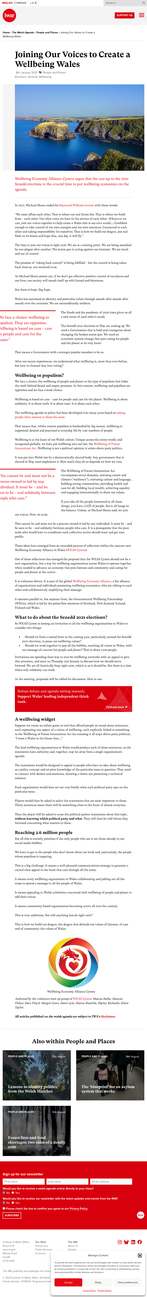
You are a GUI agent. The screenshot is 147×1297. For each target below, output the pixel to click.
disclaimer (108, 1016)
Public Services (43, 1249)
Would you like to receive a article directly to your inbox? (48, 1188)
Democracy (41, 1245)
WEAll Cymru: (82, 998)
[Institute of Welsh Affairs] (9, 15)
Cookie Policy (89, 1290)
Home (6, 32)
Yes (17, 1193)
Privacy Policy (78, 1208)
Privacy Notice (105, 1290)
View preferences (128, 1282)
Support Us (124, 15)
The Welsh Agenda (23, 32)
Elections (20, 77)
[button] (140, 1255)
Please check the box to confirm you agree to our (46, 1208)
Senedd (32, 77)
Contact (72, 1249)
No (8, 1193)
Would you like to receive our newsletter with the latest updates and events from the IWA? (60, 1198)
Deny (98, 1282)
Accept (68, 1282)
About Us (73, 1245)
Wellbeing (45, 77)
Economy (40, 1253)
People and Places (47, 32)
